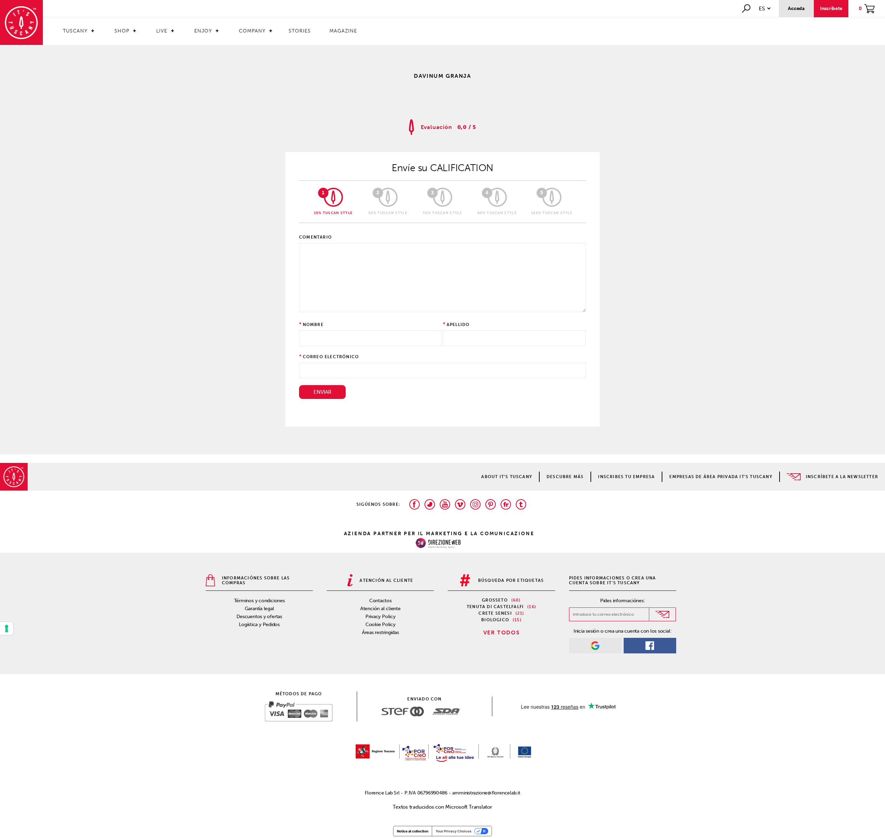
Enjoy (203, 31)
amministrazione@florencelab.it (486, 793)
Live (161, 31)
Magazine (343, 31)
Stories (300, 31)
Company (252, 31)
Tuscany (75, 31)
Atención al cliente (380, 609)
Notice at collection (412, 831)
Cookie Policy (380, 624)
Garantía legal (259, 609)
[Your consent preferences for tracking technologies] (6, 628)
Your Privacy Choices (454, 831)
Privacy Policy (380, 617)
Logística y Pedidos (259, 624)
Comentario (315, 237)
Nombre (313, 324)
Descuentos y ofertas (259, 617)
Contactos (380, 601)
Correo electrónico (331, 356)
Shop (121, 31)
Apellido (458, 324)
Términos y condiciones (259, 601)
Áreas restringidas (380, 632)
